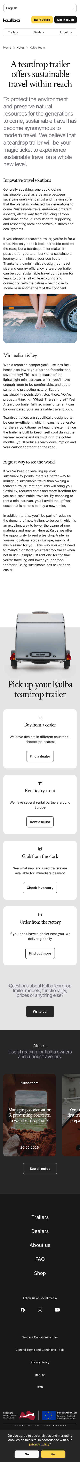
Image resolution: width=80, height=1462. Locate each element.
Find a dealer (40, 756)
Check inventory (40, 888)
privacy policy (39, 1444)
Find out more (40, 953)
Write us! (40, 1011)
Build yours (42, 19)
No (27, 1454)
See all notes (40, 1169)
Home (7, 47)
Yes (53, 1454)
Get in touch (65, 19)
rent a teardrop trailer (48, 535)
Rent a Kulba (40, 822)
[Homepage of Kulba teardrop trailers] (11, 19)
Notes (20, 47)
